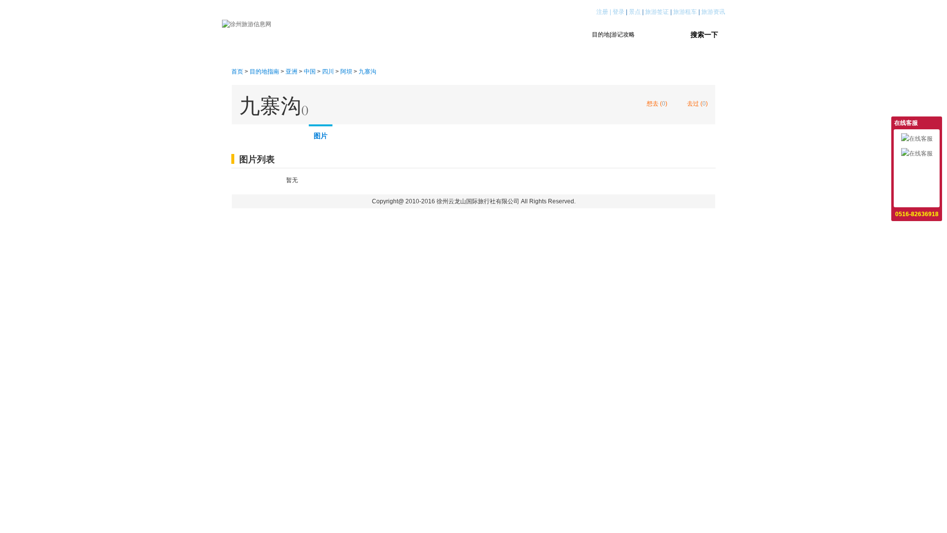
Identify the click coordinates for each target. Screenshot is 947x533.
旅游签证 (657, 11)
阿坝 (346, 71)
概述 (247, 134)
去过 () (697, 103)
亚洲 (291, 71)
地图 (350, 134)
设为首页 (917, 183)
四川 (328, 71)
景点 (635, 11)
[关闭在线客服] (936, 122)
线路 (281, 134)
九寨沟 (367, 71)
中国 (310, 71)
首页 (345, 34)
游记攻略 (444, 34)
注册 (602, 11)
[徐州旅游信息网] (246, 23)
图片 (321, 136)
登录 (618, 11)
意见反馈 (917, 168)
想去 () (657, 103)
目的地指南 (391, 34)
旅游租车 (685, 11)
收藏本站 (917, 197)
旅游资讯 (713, 11)
